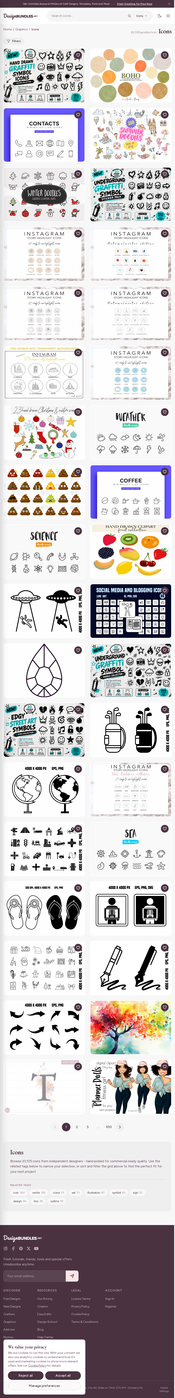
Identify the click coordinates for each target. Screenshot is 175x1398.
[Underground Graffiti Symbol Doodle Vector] (130, 670)
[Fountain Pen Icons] (130, 968)
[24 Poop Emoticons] (44, 492)
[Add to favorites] (78, 55)
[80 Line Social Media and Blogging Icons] (130, 611)
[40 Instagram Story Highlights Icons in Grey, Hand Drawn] (44, 313)
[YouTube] (36, 1248)
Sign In (109, 1299)
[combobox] (88, 15)
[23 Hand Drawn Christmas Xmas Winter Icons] (44, 432)
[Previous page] (55, 1127)
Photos (8, 1337)
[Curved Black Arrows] (44, 1027)
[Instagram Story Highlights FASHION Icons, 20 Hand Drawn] (130, 789)
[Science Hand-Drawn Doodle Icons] (44, 551)
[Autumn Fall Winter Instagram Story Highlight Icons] (130, 313)
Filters (16, 41)
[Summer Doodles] (130, 135)
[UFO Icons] (44, 611)
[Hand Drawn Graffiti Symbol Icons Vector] (44, 75)
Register (110, 1306)
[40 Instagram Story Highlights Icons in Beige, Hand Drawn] (44, 254)
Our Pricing (44, 1299)
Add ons (9, 1329)
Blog (40, 1329)
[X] (28, 1248)
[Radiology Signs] (130, 908)
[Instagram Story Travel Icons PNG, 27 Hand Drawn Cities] (44, 373)
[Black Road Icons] (44, 849)
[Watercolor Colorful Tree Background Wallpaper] (130, 1027)
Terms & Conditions (84, 1322)
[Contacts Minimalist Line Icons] (44, 135)
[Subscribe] (72, 1276)
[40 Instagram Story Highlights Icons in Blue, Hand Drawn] (130, 373)
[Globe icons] (44, 789)
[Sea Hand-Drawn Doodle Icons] (130, 849)
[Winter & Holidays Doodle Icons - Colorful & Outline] (44, 194)
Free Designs (11, 1299)
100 (109, 1127)
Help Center (45, 1337)
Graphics (21, 29)
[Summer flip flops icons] (44, 908)
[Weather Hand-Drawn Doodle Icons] (130, 432)
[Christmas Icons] (44, 968)
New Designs (12, 1306)
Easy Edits (44, 1314)
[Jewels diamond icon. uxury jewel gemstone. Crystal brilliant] (44, 670)
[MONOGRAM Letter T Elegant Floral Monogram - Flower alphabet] (44, 1087)
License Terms (80, 1299)
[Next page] (120, 1127)
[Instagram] (5, 1248)
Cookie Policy (80, 1314)
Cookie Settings (164, 1389)
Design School (47, 1322)
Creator (42, 1306)
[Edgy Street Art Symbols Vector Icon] (44, 730)
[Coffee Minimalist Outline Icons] (130, 492)
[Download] (68, 55)
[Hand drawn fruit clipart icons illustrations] (130, 551)
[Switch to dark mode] (159, 15)
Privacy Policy (80, 1306)
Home (7, 29)
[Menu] (168, 15)
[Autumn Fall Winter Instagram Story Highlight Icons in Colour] (130, 254)
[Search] (129, 15)
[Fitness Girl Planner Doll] (130, 1087)
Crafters (9, 1314)
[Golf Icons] (130, 730)
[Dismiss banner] (169, 4)
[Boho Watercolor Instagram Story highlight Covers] (130, 75)
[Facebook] (13, 1248)
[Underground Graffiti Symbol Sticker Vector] (130, 194)
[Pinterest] (21, 1248)
